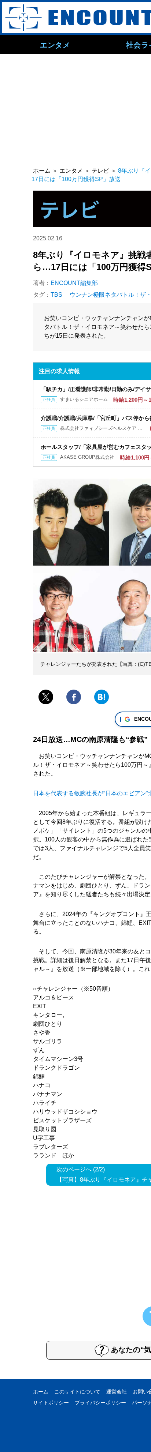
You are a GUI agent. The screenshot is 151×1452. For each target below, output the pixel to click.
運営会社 (116, 1391)
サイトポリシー (51, 1402)
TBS (56, 295)
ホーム (40, 1391)
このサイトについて (77, 1391)
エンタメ (55, 44)
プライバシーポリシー (100, 1402)
